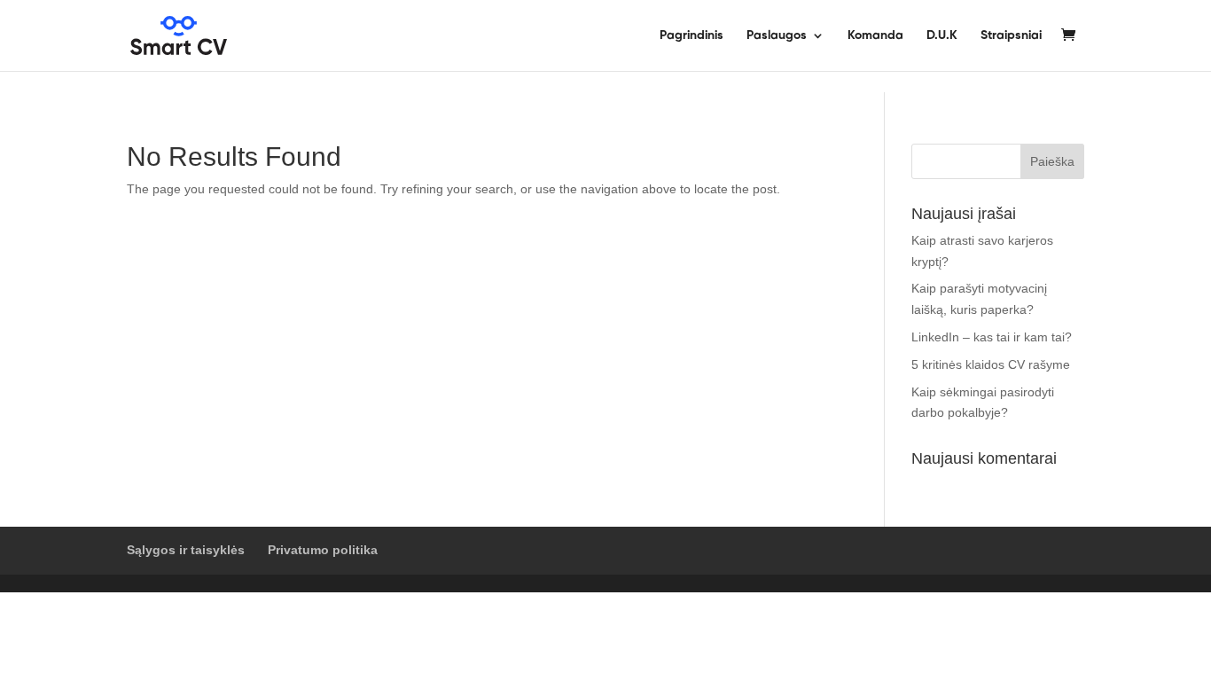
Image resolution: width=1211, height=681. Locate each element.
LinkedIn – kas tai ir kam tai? (991, 337)
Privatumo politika (323, 550)
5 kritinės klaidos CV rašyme (990, 364)
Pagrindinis (691, 35)
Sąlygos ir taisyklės (186, 550)
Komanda (875, 35)
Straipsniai (1011, 35)
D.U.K (941, 35)
